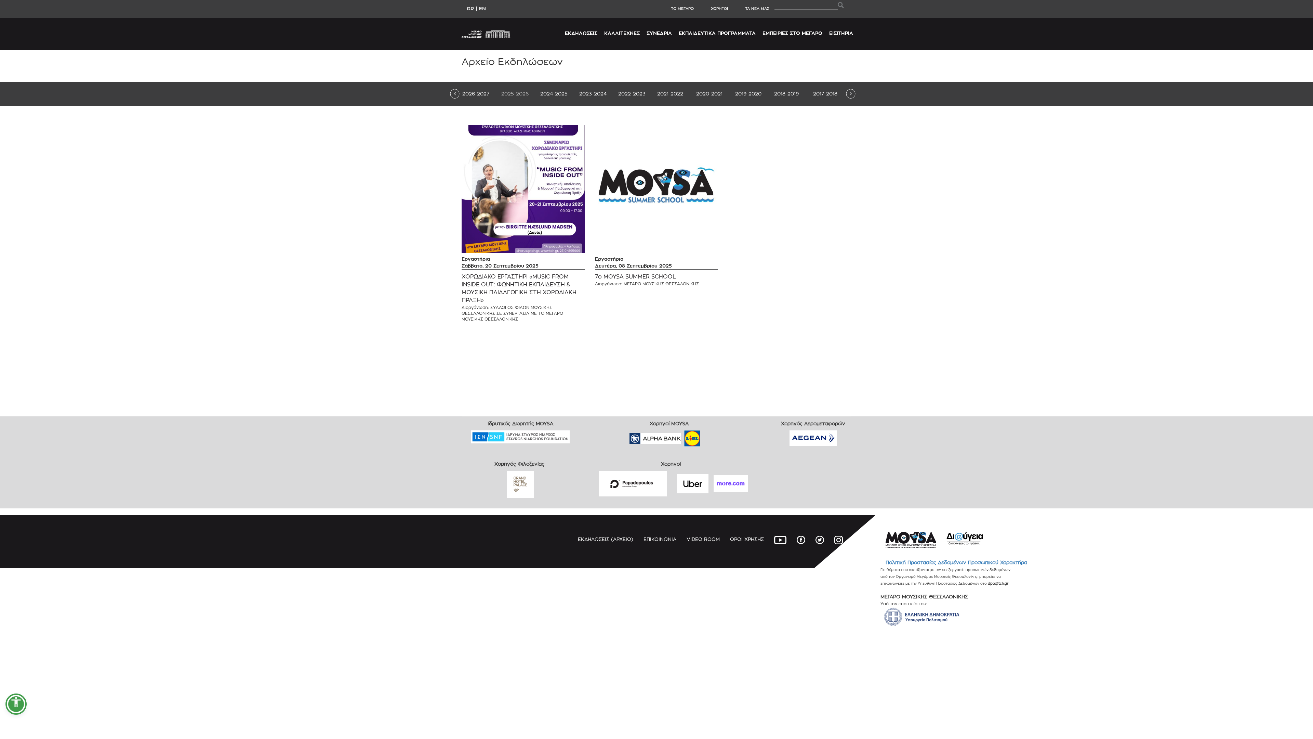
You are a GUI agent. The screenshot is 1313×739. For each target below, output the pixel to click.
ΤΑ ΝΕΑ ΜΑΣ (757, 9)
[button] (16, 704)
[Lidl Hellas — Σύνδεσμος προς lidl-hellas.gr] (682, 436)
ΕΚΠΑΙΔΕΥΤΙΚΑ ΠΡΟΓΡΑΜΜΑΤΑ (717, 33)
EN (482, 8)
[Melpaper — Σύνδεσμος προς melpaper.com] (712, 436)
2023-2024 (593, 93)
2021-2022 (670, 93)
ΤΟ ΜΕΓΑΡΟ (682, 9)
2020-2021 (709, 93)
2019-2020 (748, 93)
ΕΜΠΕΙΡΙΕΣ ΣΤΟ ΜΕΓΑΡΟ (792, 33)
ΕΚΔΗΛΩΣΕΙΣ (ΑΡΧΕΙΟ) (605, 539)
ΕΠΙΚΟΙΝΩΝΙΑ (660, 539)
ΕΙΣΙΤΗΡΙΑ (841, 33)
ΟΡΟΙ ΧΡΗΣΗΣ (747, 539)
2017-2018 (825, 93)
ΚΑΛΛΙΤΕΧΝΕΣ (622, 33)
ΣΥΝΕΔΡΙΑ (659, 33)
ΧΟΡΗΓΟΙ (719, 9)
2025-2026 (515, 93)
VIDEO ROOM (703, 539)
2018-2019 (786, 93)
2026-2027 (475, 93)
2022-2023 (632, 93)
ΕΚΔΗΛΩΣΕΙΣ (581, 33)
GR (470, 8)
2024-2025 (554, 93)
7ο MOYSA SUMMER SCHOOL (635, 277)
